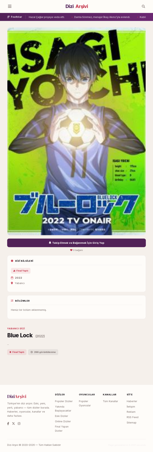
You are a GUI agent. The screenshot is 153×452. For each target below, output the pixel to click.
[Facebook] (8, 423)
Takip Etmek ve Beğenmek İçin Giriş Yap (78, 242)
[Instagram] (19, 423)
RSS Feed (132, 417)
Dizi (77, 6)
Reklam (131, 411)
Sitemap (131, 422)
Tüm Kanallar (110, 401)
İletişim (131, 406)
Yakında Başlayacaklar (63, 408)
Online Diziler (63, 421)
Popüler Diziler (64, 401)
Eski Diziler (61, 415)
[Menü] (9, 6)
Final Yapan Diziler (62, 428)
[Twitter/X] (13, 423)
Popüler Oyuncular (85, 403)
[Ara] (143, 6)
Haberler (132, 401)
